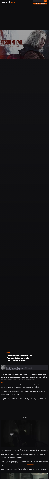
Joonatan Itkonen (9, 365)
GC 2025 (8, 352)
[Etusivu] (10, 2)
